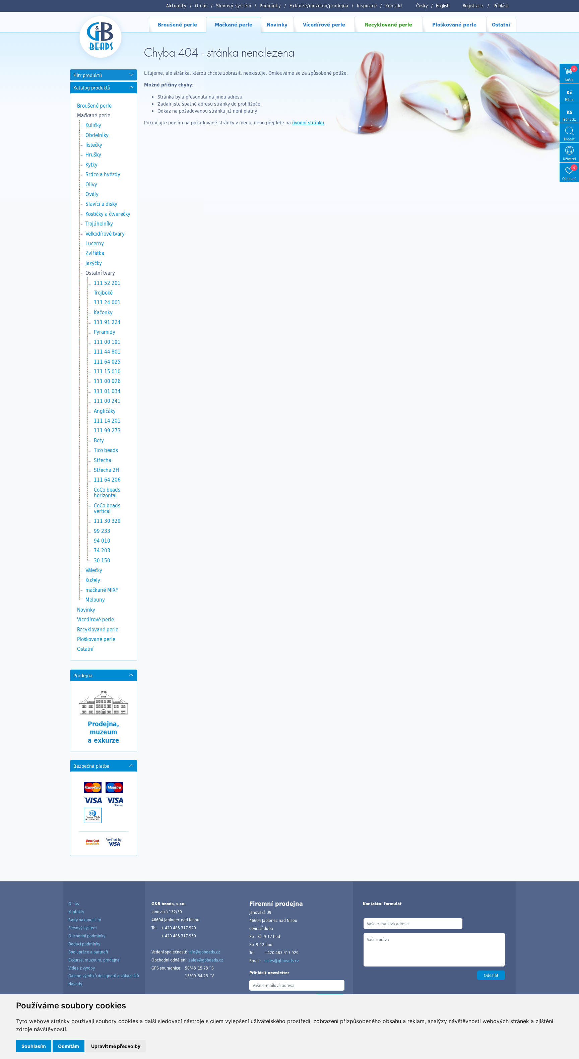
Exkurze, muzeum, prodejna (94, 960)
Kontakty (76, 912)
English (442, 5)
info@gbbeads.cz (204, 952)
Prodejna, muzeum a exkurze (103, 732)
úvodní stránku (308, 122)
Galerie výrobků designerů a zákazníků (103, 976)
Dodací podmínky (84, 944)
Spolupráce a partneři (88, 952)
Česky (422, 5)
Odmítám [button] (68, 1046)
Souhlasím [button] (33, 1046)
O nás (73, 903)
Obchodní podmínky (86, 936)
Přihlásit (501, 5)
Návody (75, 984)
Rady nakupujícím (84, 920)
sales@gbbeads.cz (206, 960)
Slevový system (82, 928)
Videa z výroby (81, 968)
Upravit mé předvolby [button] (115, 1046)
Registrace (473, 5)
